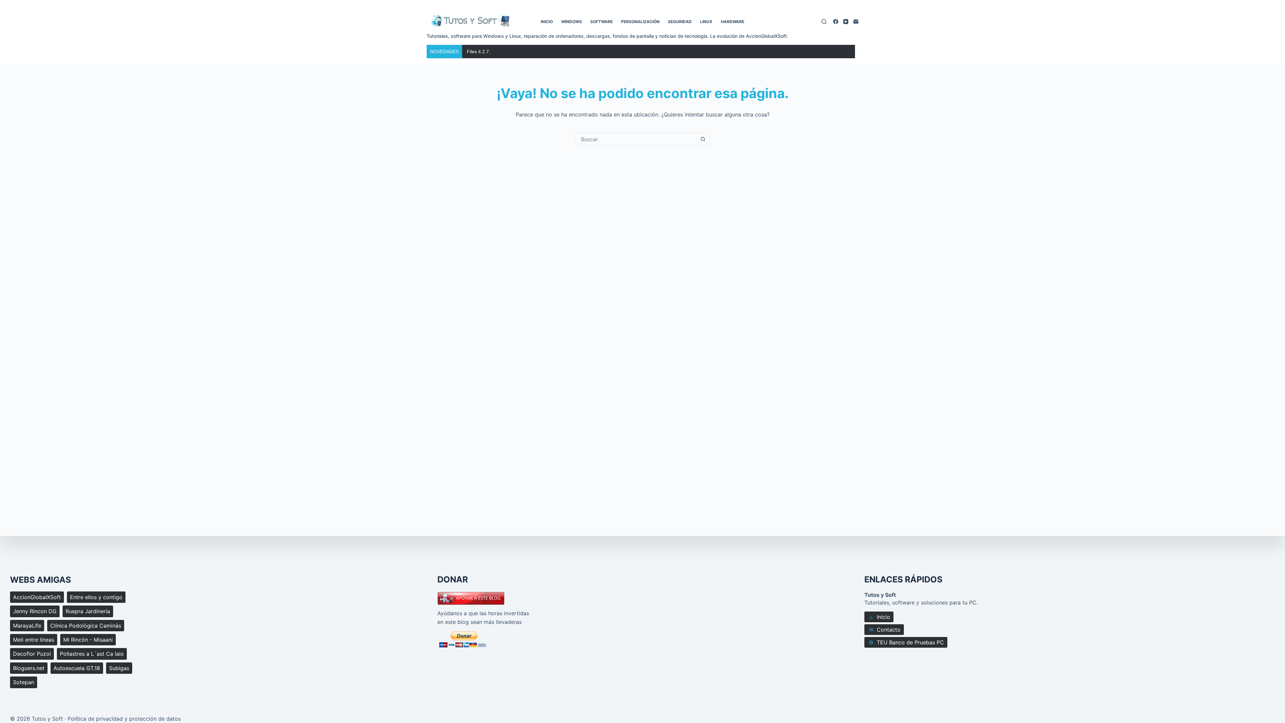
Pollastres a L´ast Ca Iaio (92, 653)
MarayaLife (27, 625)
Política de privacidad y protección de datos (124, 718)
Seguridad (680, 21)
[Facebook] (835, 21)
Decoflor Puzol (32, 653)
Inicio (547, 21)
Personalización (640, 21)
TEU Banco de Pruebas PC (906, 642)
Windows (571, 21)
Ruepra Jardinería (88, 611)
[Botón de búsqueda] (702, 139)
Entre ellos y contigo (96, 597)
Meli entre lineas (33, 639)
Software (601, 21)
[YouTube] (845, 21)
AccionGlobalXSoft (37, 597)
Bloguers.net (29, 668)
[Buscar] (824, 21)
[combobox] (636, 139)
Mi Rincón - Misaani (88, 639)
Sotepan (23, 682)
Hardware (732, 21)
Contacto (885, 629)
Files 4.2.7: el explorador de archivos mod (511, 51)
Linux (706, 21)
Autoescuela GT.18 (77, 668)
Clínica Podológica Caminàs (85, 625)
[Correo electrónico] (855, 21)
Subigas (119, 668)
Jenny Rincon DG (35, 611)
